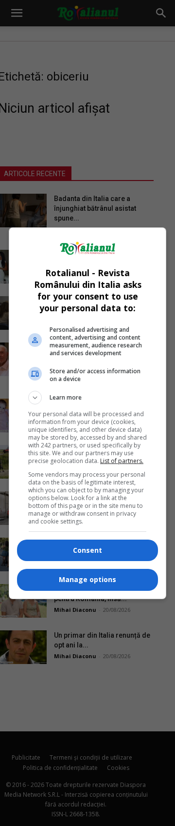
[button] (87, 397)
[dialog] (87, 413)
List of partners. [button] (121, 461)
